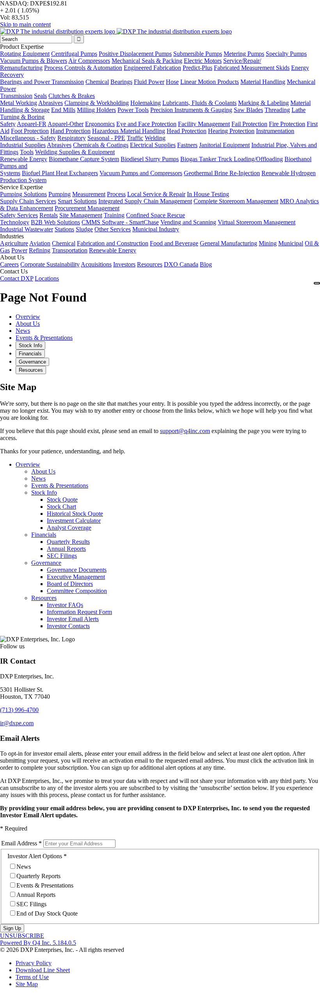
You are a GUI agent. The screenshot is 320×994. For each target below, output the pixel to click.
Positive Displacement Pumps (135, 53)
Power (19, 250)
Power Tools (133, 109)
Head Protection (186, 131)
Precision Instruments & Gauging (191, 109)
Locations (47, 278)
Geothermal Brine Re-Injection (222, 173)
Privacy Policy (34, 963)
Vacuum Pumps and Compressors (141, 173)
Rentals (48, 215)
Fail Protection (249, 124)
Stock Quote (62, 499)
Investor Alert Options (34, 856)
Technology (14, 222)
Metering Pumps (244, 53)
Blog (206, 264)
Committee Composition (77, 591)
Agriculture (14, 243)
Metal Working (18, 102)
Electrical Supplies (153, 145)
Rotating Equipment (25, 53)
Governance (46, 562)
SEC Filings (62, 555)
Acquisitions (96, 264)
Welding (155, 138)
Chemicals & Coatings (100, 145)
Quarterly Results (68, 541)
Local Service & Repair (156, 194)
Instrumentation (275, 131)
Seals (40, 95)
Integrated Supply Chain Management (145, 201)
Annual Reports (66, 548)
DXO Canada (181, 264)
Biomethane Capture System (84, 159)
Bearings (121, 81)
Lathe (299, 109)
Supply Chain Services (28, 201)
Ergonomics (100, 124)
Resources (149, 264)
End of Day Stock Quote (47, 913)
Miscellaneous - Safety (28, 138)
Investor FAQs (65, 605)
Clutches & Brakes (71, 95)
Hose (172, 81)
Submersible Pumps (197, 53)
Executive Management (76, 576)
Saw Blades (248, 109)
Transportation (69, 250)
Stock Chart (61, 506)
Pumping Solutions (23, 194)
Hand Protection (70, 131)
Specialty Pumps (286, 53)
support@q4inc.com (185, 431)
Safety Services (19, 215)
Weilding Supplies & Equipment (75, 152)
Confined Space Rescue (155, 215)
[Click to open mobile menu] (317, 283)
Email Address (19, 843)
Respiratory (71, 138)
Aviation (39, 243)
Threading (277, 109)
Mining (268, 243)
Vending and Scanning (188, 222)
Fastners (187, 145)
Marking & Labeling (263, 102)
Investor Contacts (68, 626)
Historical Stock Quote (75, 513)
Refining (39, 250)
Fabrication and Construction (112, 243)
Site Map (27, 984)
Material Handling (262, 81)
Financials (43, 534)
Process (116, 194)
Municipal (290, 243)
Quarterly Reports (38, 876)
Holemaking (145, 102)
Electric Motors (203, 60)
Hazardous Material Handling (128, 131)
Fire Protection (287, 124)
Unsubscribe (22, 935)
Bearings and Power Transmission (42, 81)
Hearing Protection (231, 131)
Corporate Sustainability (50, 264)
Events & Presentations (59, 485)
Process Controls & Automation (83, 67)
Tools (27, 152)
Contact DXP (16, 278)
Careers (9, 264)
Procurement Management (87, 208)
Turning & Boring (22, 117)
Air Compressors (89, 60)
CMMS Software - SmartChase (120, 222)
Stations (64, 229)
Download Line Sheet (43, 970)
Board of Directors (70, 583)
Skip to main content (25, 24)
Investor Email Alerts (73, 619)
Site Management (80, 215)
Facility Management (204, 124)
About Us (43, 471)
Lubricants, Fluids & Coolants (199, 102)
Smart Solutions (77, 201)
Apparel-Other (66, 124)
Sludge (84, 229)
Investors (124, 264)
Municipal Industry (155, 229)
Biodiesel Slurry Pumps (150, 159)
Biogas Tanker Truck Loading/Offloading (231, 159)
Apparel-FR (31, 124)
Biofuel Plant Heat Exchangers (60, 173)
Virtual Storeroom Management (256, 222)
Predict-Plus (197, 67)
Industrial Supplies (23, 145)
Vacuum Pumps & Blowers (33, 60)
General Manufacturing (228, 243)
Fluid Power (149, 81)
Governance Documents (77, 569)
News (38, 478)
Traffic (135, 138)
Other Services (112, 229)
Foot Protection (30, 131)
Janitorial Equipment (224, 145)
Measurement (88, 194)
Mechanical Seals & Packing (147, 60)
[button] (19, 709)
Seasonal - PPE (106, 138)
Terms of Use (32, 977)
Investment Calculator (74, 520)
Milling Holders (96, 109)
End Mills (63, 109)
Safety (8, 124)
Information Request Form (79, 612)
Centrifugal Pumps (74, 53)
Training (114, 215)
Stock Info (44, 492)
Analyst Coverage (69, 527)
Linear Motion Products (209, 81)
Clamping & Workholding (96, 102)
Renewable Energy (23, 159)
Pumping (59, 194)
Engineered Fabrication (152, 67)
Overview (28, 464)
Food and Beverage (174, 243)
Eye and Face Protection (146, 124)
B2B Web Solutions (55, 222)
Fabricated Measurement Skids (252, 67)
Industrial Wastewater (26, 229)
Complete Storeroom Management (236, 201)
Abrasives (50, 102)
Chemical (97, 81)
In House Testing (208, 194)
